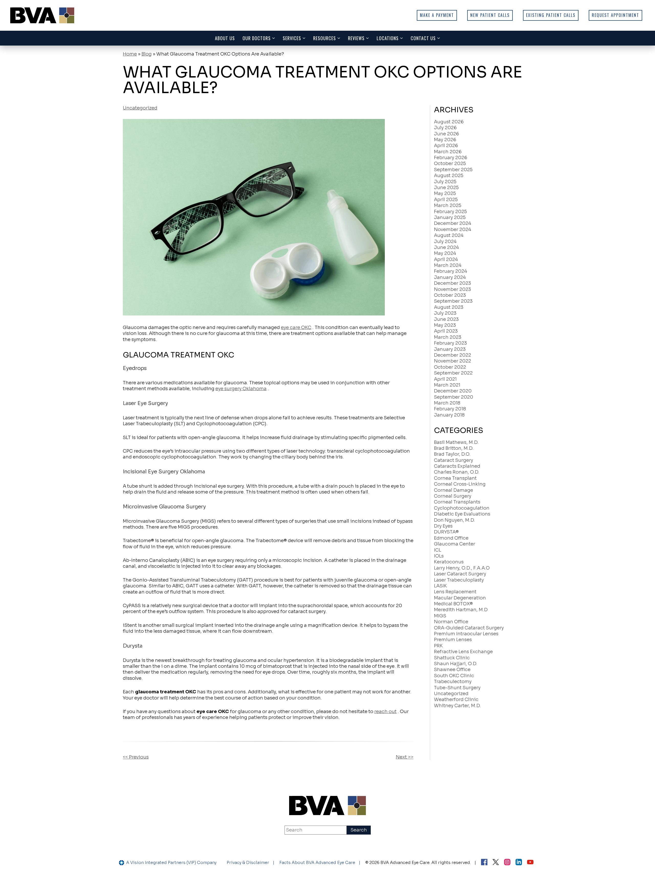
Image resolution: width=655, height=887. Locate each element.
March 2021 (447, 385)
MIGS (440, 616)
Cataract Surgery (453, 460)
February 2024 (450, 271)
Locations (388, 38)
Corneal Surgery (452, 496)
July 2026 (445, 127)
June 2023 (446, 319)
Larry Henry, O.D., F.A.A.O (462, 568)
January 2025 (450, 217)
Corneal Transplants (457, 502)
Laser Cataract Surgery (460, 574)
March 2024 (447, 265)
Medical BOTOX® (453, 604)
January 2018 (449, 415)
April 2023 (446, 331)
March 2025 (447, 205)
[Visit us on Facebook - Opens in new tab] (484, 863)
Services (292, 38)
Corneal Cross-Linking (460, 484)
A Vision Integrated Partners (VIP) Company (171, 862)
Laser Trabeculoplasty (459, 580)
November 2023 (452, 289)
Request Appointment (615, 15)
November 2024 (452, 229)
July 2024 (445, 241)
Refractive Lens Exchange (463, 651)
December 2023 (452, 283)
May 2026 (445, 140)
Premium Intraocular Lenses (466, 634)
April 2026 (446, 145)
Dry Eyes (443, 526)
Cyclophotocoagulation (461, 508)
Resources (324, 38)
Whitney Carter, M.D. (457, 705)
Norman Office (451, 622)
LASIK (440, 586)
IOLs (439, 556)
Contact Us (423, 38)
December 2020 (453, 391)
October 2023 (450, 295)
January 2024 (450, 277)
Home (130, 54)
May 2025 (445, 193)
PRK (438, 646)
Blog (146, 54)
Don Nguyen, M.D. (454, 520)
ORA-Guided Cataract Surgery (469, 628)
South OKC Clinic (454, 675)
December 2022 (452, 355)
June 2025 (446, 187)
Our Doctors (257, 38)
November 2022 (452, 361)
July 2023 (445, 313)
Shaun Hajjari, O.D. (455, 663)
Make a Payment (437, 15)
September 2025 (453, 169)
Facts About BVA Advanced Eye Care (317, 862)
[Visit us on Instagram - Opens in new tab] (507, 863)
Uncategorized (140, 108)
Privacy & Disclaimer (248, 862)
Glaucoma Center (454, 544)
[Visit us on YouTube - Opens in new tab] (530, 863)
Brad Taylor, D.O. (452, 454)
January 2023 (450, 349)
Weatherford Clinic (456, 699)
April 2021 (445, 379)
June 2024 (446, 247)
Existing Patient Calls (550, 15)
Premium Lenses (453, 639)
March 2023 (447, 337)
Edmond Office (451, 538)
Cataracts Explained (457, 466)
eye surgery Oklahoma (241, 388)
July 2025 (445, 181)
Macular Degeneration (460, 598)
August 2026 (449, 122)
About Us (225, 38)
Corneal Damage (453, 490)
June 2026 (446, 134)
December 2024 (452, 223)
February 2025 (450, 211)
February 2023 (450, 343)
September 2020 (453, 397)
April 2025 (446, 199)
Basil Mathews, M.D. (456, 442)
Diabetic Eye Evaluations (462, 514)
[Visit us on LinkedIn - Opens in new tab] (519, 863)
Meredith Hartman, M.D (461, 609)
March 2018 (447, 403)
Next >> (404, 757)
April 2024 (446, 259)
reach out (385, 711)
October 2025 (450, 163)
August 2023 (448, 307)
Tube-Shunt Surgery (457, 688)
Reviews (356, 38)
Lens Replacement (455, 592)
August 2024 (448, 235)
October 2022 (450, 367)
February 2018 (450, 409)
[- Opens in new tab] (495, 862)
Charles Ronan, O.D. (456, 472)
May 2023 (445, 325)
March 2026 (448, 152)
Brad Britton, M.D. (454, 448)
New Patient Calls (490, 15)
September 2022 (453, 373)
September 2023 (453, 301)
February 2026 (450, 157)
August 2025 (448, 175)
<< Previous (136, 757)
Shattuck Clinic (452, 658)
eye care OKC (296, 327)
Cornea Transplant (455, 478)
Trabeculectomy (453, 681)
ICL (437, 550)
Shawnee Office (452, 669)
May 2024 (445, 253)
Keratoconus (449, 562)
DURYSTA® (446, 532)
